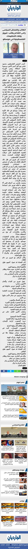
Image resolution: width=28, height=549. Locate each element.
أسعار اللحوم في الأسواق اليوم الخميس (21, 523)
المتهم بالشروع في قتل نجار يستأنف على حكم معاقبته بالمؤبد (11, 480)
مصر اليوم (20, 382)
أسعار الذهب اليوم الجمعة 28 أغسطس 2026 (20, 511)
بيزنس (22, 501)
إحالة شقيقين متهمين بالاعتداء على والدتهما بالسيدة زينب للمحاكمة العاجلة (10, 486)
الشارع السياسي (18, 425)
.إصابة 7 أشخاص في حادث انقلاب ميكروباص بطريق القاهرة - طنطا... (10, 492)
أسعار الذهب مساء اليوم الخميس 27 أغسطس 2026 (7, 511)
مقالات (20, 25)
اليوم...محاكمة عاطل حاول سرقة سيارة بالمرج (11, 473)
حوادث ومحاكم (18, 470)
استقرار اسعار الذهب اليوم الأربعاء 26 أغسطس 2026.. (7, 524)
